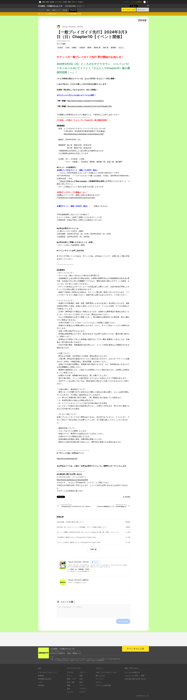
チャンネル (58, 2)
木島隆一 (74, 47)
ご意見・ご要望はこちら (74, 653)
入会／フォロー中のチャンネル (106, 672)
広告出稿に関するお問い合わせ (135, 679)
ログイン (126, 2)
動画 (44, 2)
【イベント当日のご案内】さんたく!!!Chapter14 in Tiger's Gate (78, 542)
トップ (41, 10)
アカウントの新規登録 (103, 685)
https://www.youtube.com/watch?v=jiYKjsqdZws (85, 101)
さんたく (121, 47)
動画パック (56, 10)
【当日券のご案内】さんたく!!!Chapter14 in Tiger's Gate (76, 537)
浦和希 (89, 47)
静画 (47, 2)
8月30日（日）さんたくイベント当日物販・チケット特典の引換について (82, 527)
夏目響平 (113, 47)
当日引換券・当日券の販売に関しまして (70, 522)
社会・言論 (71, 682)
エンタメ (79, 6)
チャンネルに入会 (129, 10)
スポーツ (83, 672)
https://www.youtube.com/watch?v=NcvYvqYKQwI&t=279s (89, 106)
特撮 (68, 685)
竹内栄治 (82, 47)
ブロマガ (73, 10)
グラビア (83, 692)
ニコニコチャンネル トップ (47, 672)
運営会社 (41, 685)
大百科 (65, 2)
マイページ (99, 679)
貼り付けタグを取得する (58, 653)
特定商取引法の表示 (45, 679)
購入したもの (100, 675)
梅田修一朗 (97, 47)
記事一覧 (93, 549)
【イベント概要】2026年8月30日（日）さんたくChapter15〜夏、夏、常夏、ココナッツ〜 (88, 532)
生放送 (52, 2)
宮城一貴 (105, 47)
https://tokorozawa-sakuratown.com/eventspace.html (84, 134)
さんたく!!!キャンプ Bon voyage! (73, 181)
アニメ (69, 675)
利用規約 (41, 675)
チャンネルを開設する (132, 672)
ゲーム (82, 685)
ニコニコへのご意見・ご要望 (134, 675)
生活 (81, 679)
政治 (81, 682)
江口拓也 (60, 47)
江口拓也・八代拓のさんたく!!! (50, 6)
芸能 (81, 675)
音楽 (68, 688)
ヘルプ (40, 682)
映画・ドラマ (71, 679)
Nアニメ (74, 2)
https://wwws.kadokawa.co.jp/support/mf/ (72, 480)
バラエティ (83, 688)
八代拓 (67, 47)
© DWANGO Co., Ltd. (142, 696)
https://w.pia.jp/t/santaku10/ (67, 458)
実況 (69, 2)
